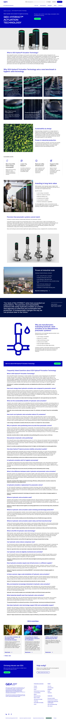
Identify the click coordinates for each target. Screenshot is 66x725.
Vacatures (50, 692)
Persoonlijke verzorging (38, 702)
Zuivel (35, 704)
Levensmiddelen (37, 692)
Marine (35, 694)
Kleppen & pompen (7, 10)
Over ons (49, 686)
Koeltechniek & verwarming (39, 691)
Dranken (35, 687)
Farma (35, 689)
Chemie (35, 686)
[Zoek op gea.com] (26, 1)
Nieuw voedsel (37, 697)
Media (49, 691)
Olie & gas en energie (38, 699)
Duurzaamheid (50, 687)
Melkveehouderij (37, 696)
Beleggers (50, 689)
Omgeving (36, 700)
